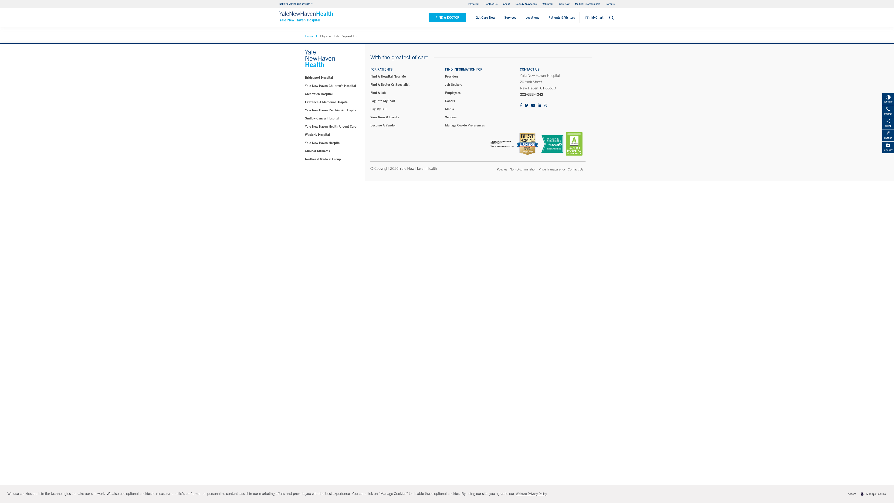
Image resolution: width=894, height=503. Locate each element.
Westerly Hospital (317, 135)
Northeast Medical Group (323, 159)
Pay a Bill (473, 4)
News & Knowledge (526, 4)
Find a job (378, 93)
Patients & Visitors (562, 17)
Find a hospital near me (388, 76)
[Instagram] (545, 106)
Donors (450, 101)
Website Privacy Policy (531, 494)
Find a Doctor (447, 17)
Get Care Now (485, 17)
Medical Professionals (587, 4)
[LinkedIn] (539, 106)
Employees (453, 93)
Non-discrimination (523, 169)
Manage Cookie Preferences (465, 125)
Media (449, 109)
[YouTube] (533, 106)
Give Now (564, 4)
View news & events (384, 117)
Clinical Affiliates (317, 151)
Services (510, 17)
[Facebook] (521, 106)
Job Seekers (453, 84)
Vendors (451, 117)
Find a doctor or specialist (390, 84)
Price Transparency (552, 169)
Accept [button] (852, 494)
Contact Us (491, 4)
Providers (451, 76)
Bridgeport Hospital (319, 77)
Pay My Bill (378, 109)
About (506, 4)
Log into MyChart (382, 101)
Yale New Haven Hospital (323, 143)
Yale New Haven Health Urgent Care (330, 126)
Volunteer (547, 4)
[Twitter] (526, 106)
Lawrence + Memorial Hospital (327, 102)
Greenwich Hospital (319, 94)
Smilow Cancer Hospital (322, 118)
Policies (502, 169)
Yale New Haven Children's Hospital (330, 86)
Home (309, 36)
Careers (610, 4)
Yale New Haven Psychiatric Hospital (331, 110)
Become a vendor (383, 125)
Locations (532, 17)
